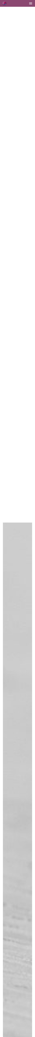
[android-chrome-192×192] (4, 2)
